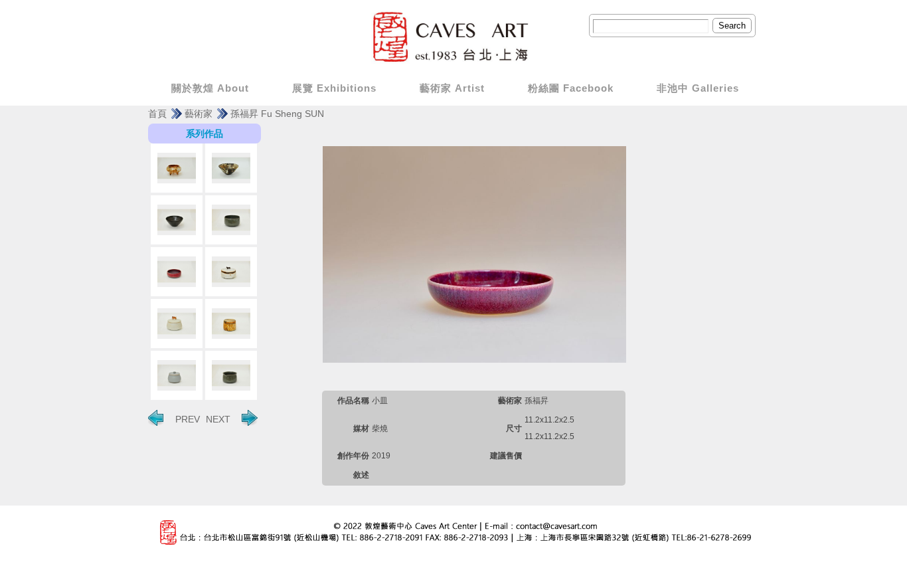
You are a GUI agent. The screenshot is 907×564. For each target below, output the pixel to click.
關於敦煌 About (210, 88)
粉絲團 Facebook (571, 88)
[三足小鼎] (177, 168)
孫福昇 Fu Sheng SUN (277, 113)
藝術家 (198, 113)
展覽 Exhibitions (334, 88)
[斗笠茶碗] (231, 168)
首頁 (157, 113)
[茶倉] (231, 271)
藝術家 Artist (452, 88)
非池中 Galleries (698, 88)
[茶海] (231, 375)
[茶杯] (231, 219)
